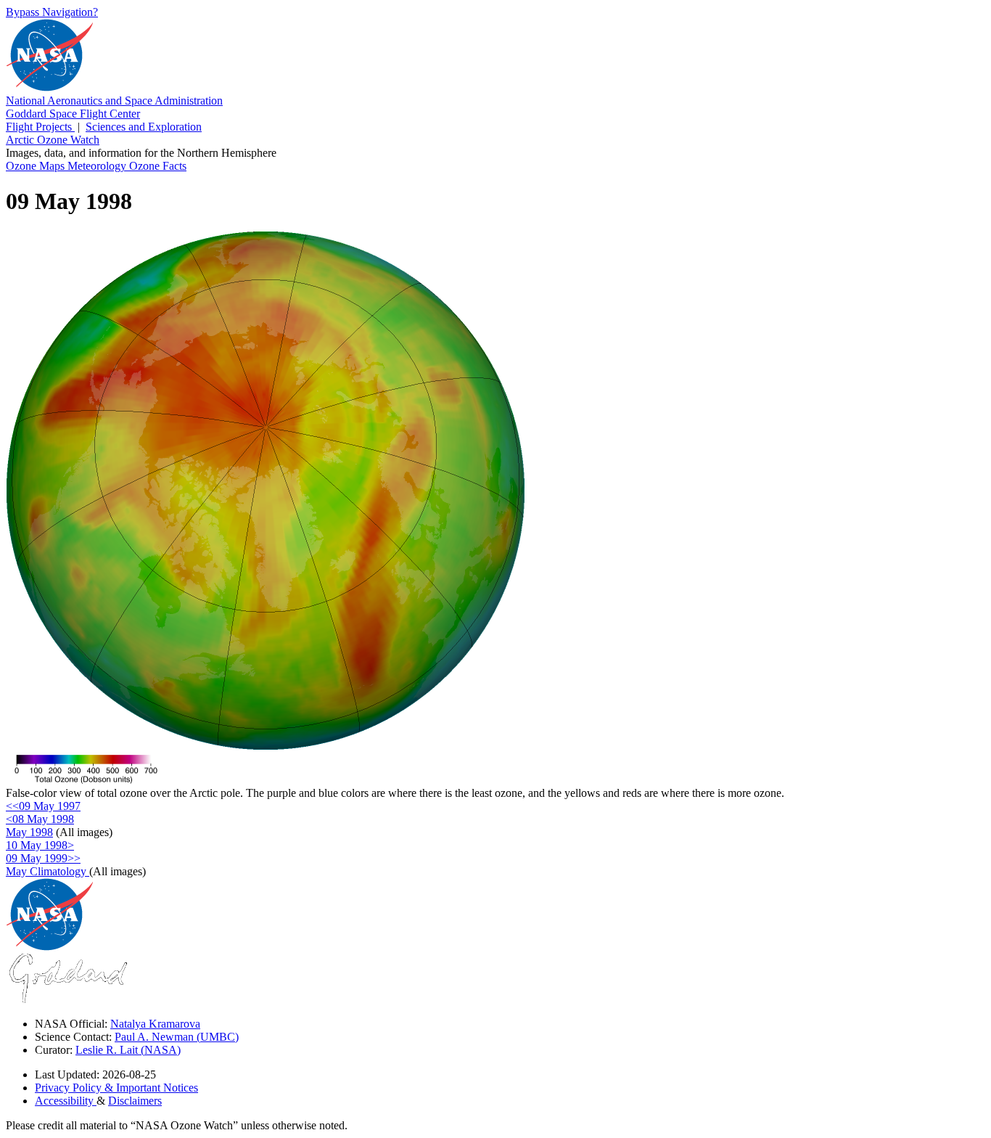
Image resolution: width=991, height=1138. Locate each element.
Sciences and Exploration (144, 126)
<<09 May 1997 (43, 806)
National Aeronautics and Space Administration (114, 100)
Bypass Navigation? (52, 12)
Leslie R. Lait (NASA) (128, 1050)
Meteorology (98, 166)
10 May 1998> (40, 845)
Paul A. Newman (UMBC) (177, 1037)
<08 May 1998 (40, 819)
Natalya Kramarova (155, 1024)
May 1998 (29, 832)
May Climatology (47, 871)
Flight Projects (40, 126)
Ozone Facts (157, 166)
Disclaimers (135, 1100)
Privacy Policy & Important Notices (116, 1087)
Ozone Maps (36, 166)
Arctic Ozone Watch (52, 140)
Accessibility (65, 1100)
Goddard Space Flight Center (73, 113)
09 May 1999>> (43, 858)
